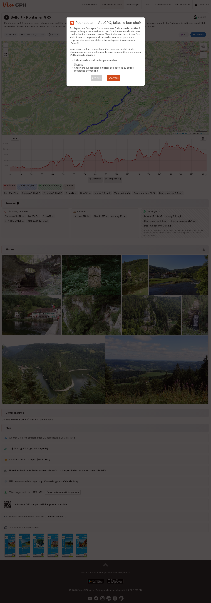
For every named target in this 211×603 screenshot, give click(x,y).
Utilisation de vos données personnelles (95, 60)
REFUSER (96, 78)
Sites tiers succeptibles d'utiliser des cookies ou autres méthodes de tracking (104, 69)
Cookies (78, 64)
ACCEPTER (114, 78)
